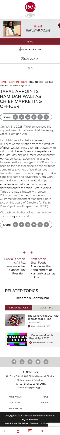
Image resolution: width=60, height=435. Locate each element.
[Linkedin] (27, 117)
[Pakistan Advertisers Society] (29, 17)
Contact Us (45, 402)
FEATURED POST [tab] (18, 307)
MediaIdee (23, 423)
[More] (46, 117)
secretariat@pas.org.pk (30, 387)
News (30, 41)
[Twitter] (21, 117)
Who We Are (15, 396)
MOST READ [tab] (46, 307)
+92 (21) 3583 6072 (28, 383)
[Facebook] (15, 117)
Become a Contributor (32, 297)
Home (3, 81)
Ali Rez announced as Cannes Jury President (16, 267)
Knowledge (13, 81)
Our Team (15, 402)
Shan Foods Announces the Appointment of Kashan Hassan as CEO (42, 269)
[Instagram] (40, 117)
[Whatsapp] (34, 117)
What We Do (15, 408)
